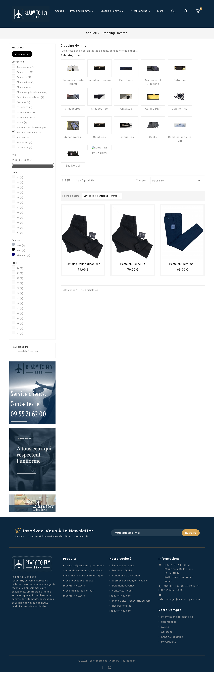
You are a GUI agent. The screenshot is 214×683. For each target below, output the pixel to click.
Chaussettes (25, 82)
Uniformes (24, 147)
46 (20, 192)
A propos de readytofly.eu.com (130, 580)
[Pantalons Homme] (99, 68)
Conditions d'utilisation (126, 575)
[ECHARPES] (99, 147)
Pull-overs (24, 137)
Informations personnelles (177, 616)
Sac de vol (24, 142)
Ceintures (24, 77)
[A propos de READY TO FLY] (32, 459)
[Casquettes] (126, 125)
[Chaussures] (73, 97)
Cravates (23, 102)
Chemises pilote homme (32, 92)
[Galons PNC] (180, 97)
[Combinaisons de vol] (180, 125)
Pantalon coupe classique (83, 264)
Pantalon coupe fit (132, 264)
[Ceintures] (99, 125)
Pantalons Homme (29, 132)
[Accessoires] (73, 125)
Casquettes (25, 72)
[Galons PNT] (153, 97)
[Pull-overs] (126, 68)
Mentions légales (122, 570)
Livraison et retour (123, 565)
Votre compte (170, 610)
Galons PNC (26, 112)
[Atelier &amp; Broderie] (32, 503)
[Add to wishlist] (80, 256)
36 (20, 217)
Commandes (168, 621)
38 (20, 222)
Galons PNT (26, 117)
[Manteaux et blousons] (153, 68)
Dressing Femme (112, 11)
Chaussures (25, 87)
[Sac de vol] (73, 154)
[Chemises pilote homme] (73, 68)
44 (20, 187)
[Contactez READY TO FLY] (32, 392)
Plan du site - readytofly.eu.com (131, 600)
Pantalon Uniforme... (182, 264)
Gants (22, 122)
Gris (21, 245)
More (160, 11)
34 (20, 212)
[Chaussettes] (99, 97)
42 (20, 182)
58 (20, 303)
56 (20, 202)
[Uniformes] (180, 68)
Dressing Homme (82, 11)
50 (20, 232)
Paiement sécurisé (123, 585)
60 (20, 308)
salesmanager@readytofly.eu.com (179, 599)
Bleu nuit (23, 255)
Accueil (59, 11)
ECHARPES (24, 107)
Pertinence (176, 181)
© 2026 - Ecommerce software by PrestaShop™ (107, 660)
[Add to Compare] (86, 256)
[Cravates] (126, 97)
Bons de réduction (172, 637)
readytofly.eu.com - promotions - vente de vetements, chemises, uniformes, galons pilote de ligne (83, 570)
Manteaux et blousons (32, 127)
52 (20, 207)
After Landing (141, 11)
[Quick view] (92, 256)
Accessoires (26, 67)
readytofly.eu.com (29, 351)
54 (20, 197)
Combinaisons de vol (30, 97)
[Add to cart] (74, 256)
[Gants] (153, 125)
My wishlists (168, 642)
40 (20, 177)
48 (20, 227)
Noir (21, 250)
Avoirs (165, 627)
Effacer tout (22, 54)
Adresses (167, 632)
